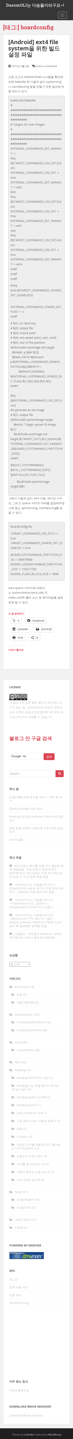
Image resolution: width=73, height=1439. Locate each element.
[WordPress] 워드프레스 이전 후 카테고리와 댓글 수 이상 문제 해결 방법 (36, 875)
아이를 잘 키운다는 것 (31, 1164)
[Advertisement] (36, 1344)
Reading (20, 1070)
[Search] (60, 773)
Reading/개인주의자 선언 (33, 1078)
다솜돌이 (20, 934)
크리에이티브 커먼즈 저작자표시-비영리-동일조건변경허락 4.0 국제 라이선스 (36, 712)
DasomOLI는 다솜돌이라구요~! (35, 5)
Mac (17, 1062)
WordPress (54, 1434)
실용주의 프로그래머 (30, 1156)
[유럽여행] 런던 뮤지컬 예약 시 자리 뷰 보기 (35, 799)
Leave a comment (46, 66)
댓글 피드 (15, 1295)
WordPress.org (19, 1303)
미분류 (19, 1227)
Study (18, 1192)
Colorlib (28, 1434)
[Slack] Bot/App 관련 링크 (26, 809)
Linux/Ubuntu (25, 1050)
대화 (19, 1129)
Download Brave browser (26, 1415)
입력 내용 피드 (18, 1287)
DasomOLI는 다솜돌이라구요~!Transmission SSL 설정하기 (31, 901)
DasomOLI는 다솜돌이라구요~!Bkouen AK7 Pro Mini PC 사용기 (31, 916)
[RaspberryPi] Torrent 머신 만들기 (31, 907)
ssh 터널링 (16, 839)
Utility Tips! (22, 1220)
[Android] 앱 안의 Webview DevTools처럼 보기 (36, 818)
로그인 (13, 1279)
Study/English (25, 1199)
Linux (18, 1042)
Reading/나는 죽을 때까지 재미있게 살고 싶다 (35, 1087)
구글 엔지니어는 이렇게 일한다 (36, 1121)
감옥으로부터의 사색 (30, 1113)
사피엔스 (22, 1137)
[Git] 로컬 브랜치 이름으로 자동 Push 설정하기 (36, 830)
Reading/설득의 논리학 (31, 1097)
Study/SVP (23, 1207)
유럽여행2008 (25, 1002)
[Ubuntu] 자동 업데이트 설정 (36, 892)
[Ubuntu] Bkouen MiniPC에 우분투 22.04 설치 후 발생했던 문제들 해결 (35, 924)
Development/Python (31, 1022)
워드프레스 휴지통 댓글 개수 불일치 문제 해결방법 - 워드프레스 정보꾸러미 (36, 867)
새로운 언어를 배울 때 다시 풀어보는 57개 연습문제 (35, 1146)
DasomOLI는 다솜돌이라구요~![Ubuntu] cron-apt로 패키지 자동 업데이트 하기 (36, 888)
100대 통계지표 (19, 1390)
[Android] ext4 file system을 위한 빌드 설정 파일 (34, 48)
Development (23, 1014)
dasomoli (21, 987)
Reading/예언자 (27, 1105)
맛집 (19, 994)
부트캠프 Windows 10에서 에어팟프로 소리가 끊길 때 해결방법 (35, 935)
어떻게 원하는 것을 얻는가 (33, 1172)
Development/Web (29, 1030)
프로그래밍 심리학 (28, 1180)
